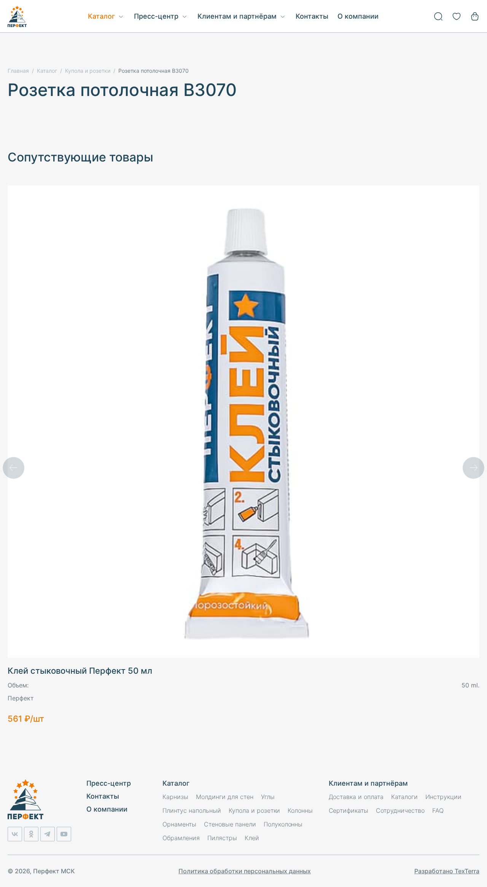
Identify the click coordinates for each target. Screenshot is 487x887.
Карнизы (175, 797)
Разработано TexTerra (446, 871)
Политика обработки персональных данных (244, 871)
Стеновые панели (230, 824)
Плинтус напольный (191, 810)
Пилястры (222, 838)
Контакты (312, 16)
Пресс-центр (156, 16)
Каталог (101, 16)
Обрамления (181, 838)
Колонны (300, 810)
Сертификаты (349, 810)
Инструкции (443, 797)
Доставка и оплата (356, 797)
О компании (358, 16)
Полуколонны (283, 824)
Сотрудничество (400, 810)
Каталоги (404, 797)
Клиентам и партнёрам (237, 16)
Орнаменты (179, 824)
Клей (252, 838)
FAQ (438, 810)
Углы (268, 797)
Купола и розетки (254, 810)
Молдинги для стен (224, 797)
